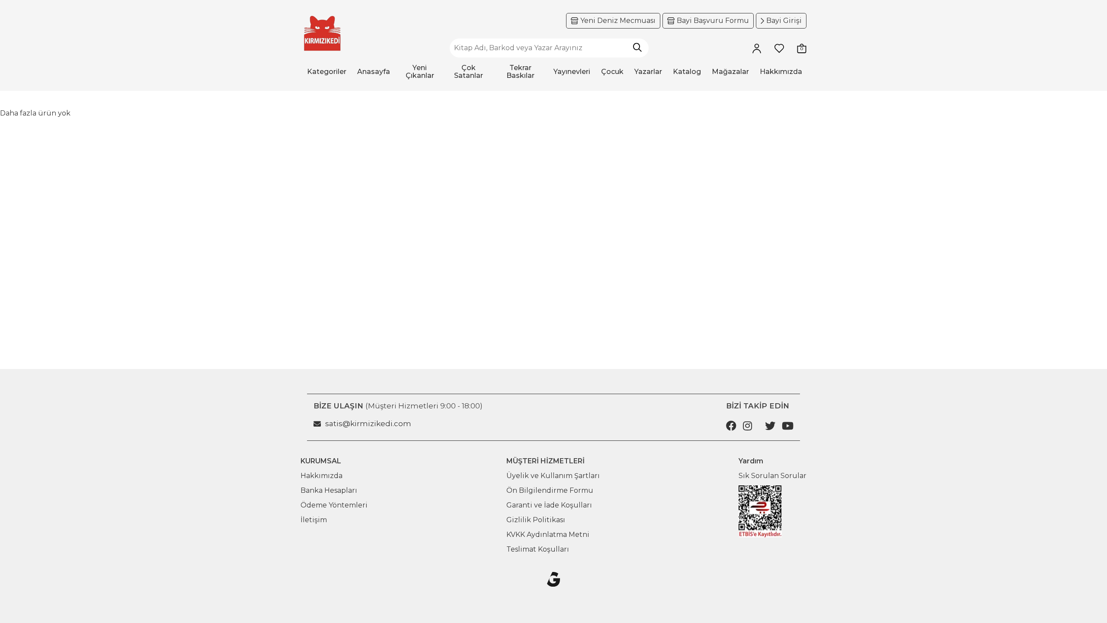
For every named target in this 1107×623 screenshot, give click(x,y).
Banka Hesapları (329, 490)
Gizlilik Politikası (535, 520)
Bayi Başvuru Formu (713, 20)
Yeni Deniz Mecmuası (618, 20)
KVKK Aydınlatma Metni (547, 534)
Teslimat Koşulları (537, 549)
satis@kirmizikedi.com (368, 423)
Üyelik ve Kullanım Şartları (553, 476)
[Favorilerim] (779, 48)
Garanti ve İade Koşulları (549, 505)
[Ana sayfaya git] (322, 33)
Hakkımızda (321, 476)
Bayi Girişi (784, 20)
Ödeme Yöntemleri (334, 505)
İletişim (314, 520)
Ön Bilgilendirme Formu (549, 490)
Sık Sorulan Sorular (772, 476)
